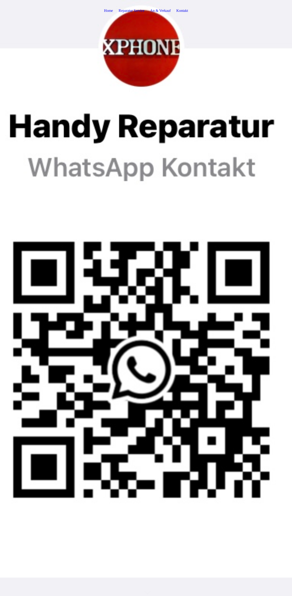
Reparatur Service (131, 11)
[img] (146, 298)
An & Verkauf (160, 11)
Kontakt (182, 11)
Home (108, 11)
